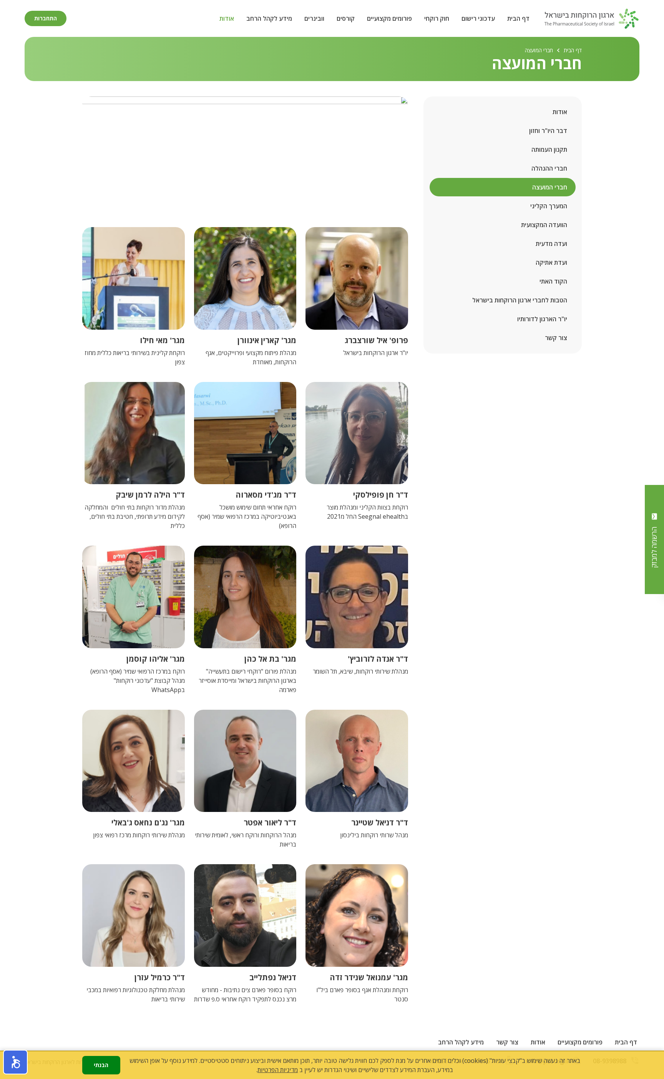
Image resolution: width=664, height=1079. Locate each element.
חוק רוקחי (436, 18)
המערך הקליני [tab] (548, 206)
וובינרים (314, 18)
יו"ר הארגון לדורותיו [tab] (542, 319)
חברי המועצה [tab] (549, 187)
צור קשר (507, 1042)
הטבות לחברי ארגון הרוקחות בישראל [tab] (519, 300)
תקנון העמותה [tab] (549, 149)
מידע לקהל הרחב (269, 18)
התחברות (45, 18)
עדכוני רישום (478, 18)
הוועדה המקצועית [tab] (544, 225)
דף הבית (518, 18)
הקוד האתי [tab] (553, 281)
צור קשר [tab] (556, 338)
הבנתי (101, 1065)
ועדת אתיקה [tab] (551, 262)
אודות (226, 18)
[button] (15, 1062)
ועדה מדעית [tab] (551, 243)
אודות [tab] (560, 112)
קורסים (346, 18)
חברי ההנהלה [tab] (549, 168)
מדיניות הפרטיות (277, 1070)
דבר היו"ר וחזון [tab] (548, 130)
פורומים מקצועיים (389, 18)
